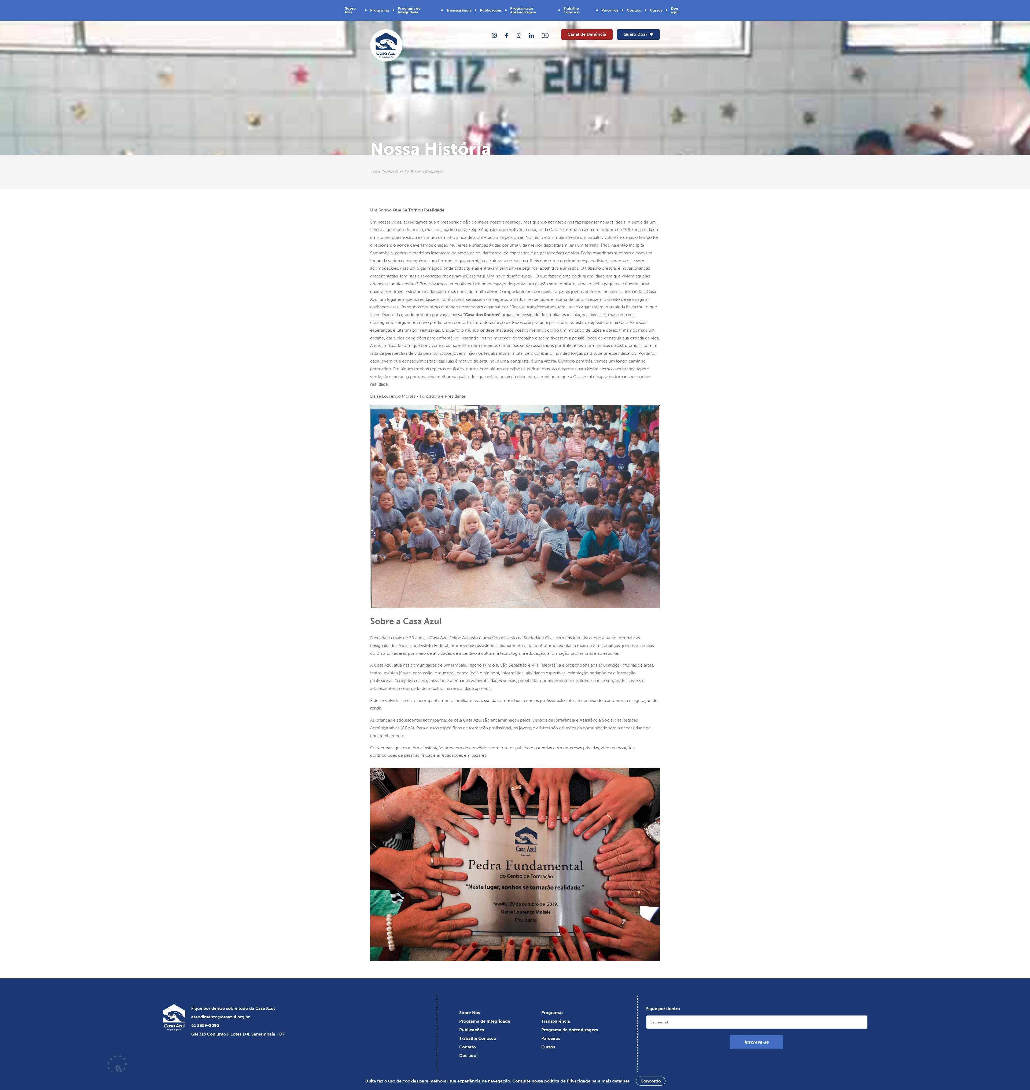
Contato (634, 10)
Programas (379, 10)
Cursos (656, 10)
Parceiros (609, 10)
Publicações (491, 10)
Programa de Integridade (409, 10)
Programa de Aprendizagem (523, 10)
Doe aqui (675, 10)
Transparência (458, 10)
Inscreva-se (756, 1042)
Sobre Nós (350, 10)
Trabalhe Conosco (572, 10)
